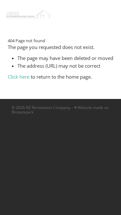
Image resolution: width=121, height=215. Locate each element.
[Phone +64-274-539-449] (107, 14)
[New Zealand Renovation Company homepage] (45, 14)
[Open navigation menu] (91, 14)
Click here (18, 76)
